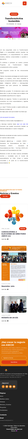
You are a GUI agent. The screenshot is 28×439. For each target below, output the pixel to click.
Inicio (1, 396)
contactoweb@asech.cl (6, 420)
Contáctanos (3, 410)
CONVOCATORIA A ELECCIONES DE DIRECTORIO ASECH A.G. (14, 234)
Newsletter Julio (8, 286)
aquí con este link (22, 124)
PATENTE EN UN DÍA (10, 318)
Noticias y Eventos (5, 404)
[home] (6, 3)
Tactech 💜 (14, 431)
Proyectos (3, 407)
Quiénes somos (4, 399)
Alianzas (2, 401)
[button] (25, 3)
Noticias (14, 14)
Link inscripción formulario (7, 117)
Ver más (5, 196)
